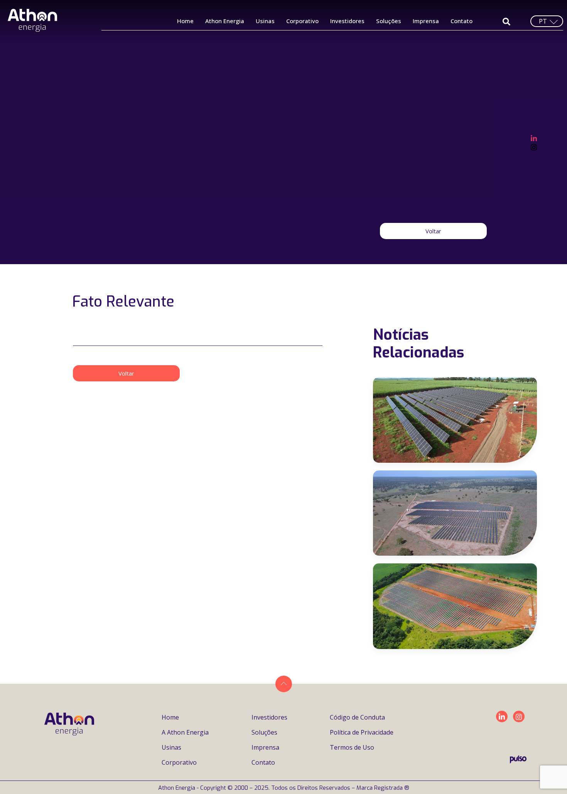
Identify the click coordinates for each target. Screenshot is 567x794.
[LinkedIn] (534, 137)
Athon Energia (224, 21)
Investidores (347, 21)
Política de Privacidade (361, 732)
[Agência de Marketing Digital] (518, 761)
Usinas (265, 21)
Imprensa (426, 21)
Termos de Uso (352, 747)
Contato (461, 21)
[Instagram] (534, 146)
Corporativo (302, 21)
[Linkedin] (502, 716)
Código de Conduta (357, 717)
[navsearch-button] (506, 21)
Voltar (433, 231)
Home (185, 21)
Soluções (388, 21)
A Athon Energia (185, 732)
